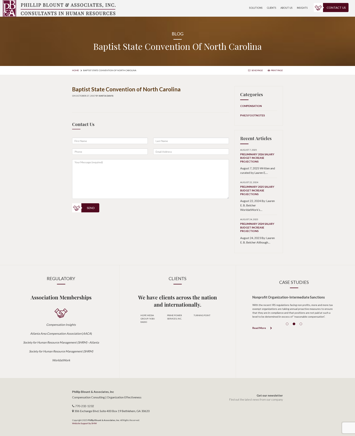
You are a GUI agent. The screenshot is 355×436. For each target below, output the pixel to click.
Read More (259, 327)
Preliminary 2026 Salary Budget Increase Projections (257, 158)
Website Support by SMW (84, 423)
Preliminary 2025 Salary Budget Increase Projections (257, 190)
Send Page (257, 70)
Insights (302, 7)
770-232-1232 (84, 406)
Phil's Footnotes (252, 115)
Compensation (251, 105)
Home (75, 70)
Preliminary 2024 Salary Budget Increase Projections (257, 227)
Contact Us (336, 7)
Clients (271, 7)
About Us (286, 7)
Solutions (256, 7)
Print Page (277, 70)
